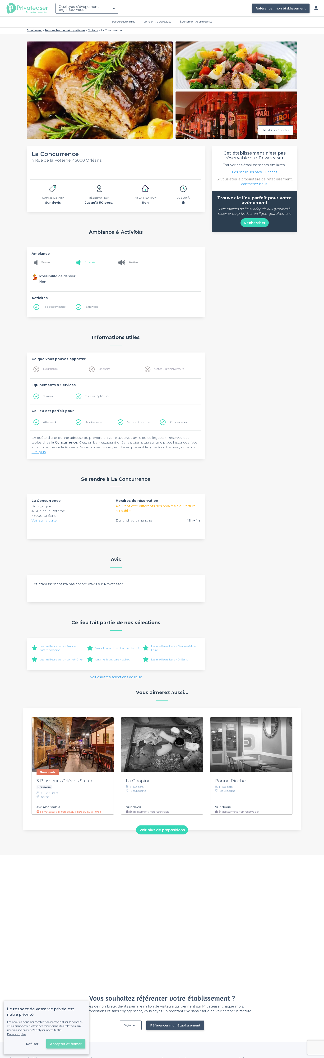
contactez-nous (254, 184)
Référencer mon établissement (280, 8)
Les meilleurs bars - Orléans (169, 659)
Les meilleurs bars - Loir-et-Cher (61, 659)
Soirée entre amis (123, 21)
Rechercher (254, 222)
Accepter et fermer (66, 1044)
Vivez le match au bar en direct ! (117, 648)
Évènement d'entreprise (196, 21)
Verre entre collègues (157, 21)
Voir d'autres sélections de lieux (116, 677)
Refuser (32, 1044)
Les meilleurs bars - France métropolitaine (58, 648)
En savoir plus (16, 1034)
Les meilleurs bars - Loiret (112, 659)
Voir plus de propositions (162, 830)
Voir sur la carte (44, 520)
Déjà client (131, 1025)
